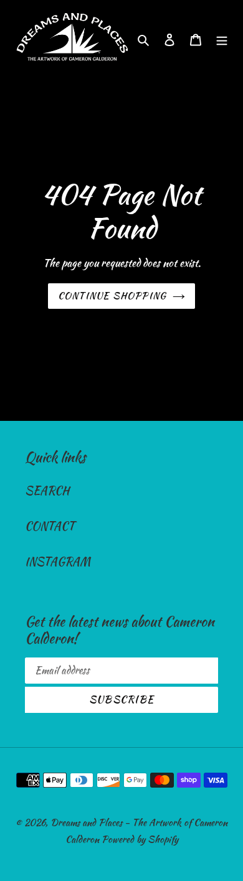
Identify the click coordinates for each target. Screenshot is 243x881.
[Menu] (222, 38)
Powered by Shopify (140, 839)
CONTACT (50, 525)
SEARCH (47, 490)
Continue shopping (112, 296)
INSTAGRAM (57, 561)
